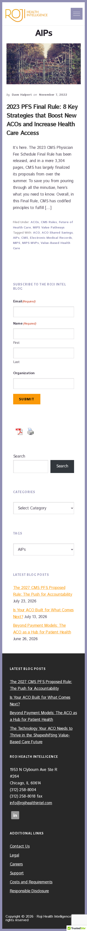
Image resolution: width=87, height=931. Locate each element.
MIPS (16, 243)
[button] (77, 14)
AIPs (16, 238)
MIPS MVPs (30, 243)
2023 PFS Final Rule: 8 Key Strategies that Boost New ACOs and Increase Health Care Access (41, 120)
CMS (24, 238)
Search (19, 456)
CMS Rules (49, 222)
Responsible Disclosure (29, 891)
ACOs (35, 222)
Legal (14, 855)
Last (16, 362)
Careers (16, 864)
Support (17, 873)
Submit (27, 399)
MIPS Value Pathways (48, 227)
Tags (18, 533)
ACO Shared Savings (57, 232)
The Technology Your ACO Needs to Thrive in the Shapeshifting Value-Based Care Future (41, 735)
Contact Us (20, 846)
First (16, 342)
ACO (36, 232)
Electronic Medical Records (51, 238)
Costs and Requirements (31, 882)
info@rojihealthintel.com (31, 803)
